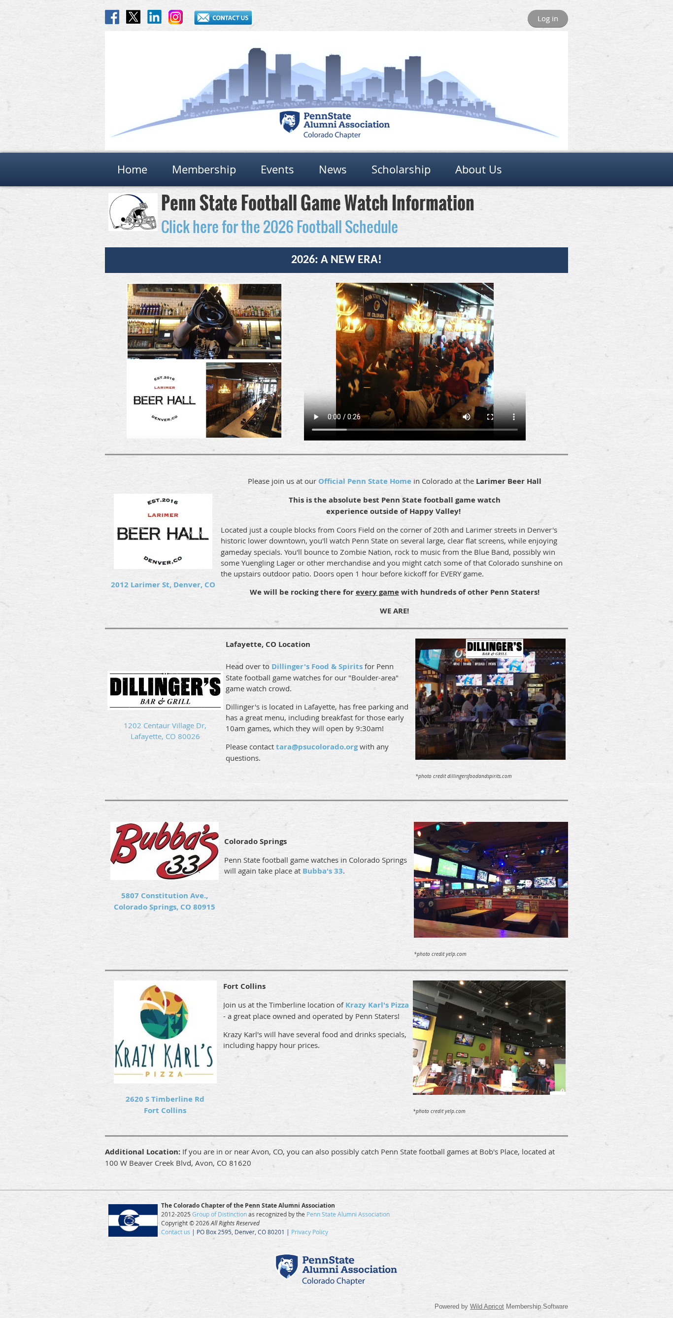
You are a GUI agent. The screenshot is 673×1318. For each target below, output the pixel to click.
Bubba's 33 (323, 871)
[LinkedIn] (154, 17)
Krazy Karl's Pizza (377, 1005)
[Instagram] (175, 17)
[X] (133, 17)
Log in (548, 18)
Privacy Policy (309, 1232)
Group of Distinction (219, 1214)
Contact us (175, 1232)
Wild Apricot (487, 1306)
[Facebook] (112, 17)
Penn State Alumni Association (348, 1214)
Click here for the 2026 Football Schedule (279, 226)
